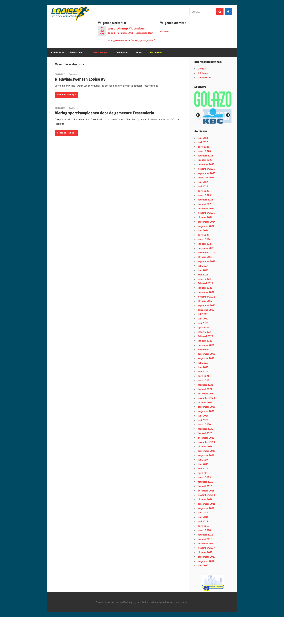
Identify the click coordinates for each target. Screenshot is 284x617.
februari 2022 (205, 336)
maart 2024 (204, 239)
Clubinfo (56, 52)
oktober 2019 (205, 446)
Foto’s (139, 52)
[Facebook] (228, 11)
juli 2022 (203, 314)
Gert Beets (73, 74)
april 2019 (203, 472)
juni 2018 (203, 516)
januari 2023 (205, 287)
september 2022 (206, 305)
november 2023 (206, 252)
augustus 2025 (206, 177)
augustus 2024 (206, 226)
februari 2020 (205, 428)
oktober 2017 (205, 552)
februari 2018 (205, 534)
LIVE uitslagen (100, 52)
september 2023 (206, 261)
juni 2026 (203, 137)
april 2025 (203, 190)
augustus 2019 (206, 455)
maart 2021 (204, 380)
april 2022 (203, 327)
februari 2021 (205, 384)
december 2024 (206, 208)
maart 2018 (204, 530)
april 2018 (203, 525)
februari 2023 (205, 283)
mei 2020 (203, 420)
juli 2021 (203, 362)
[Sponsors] (212, 99)
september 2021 (206, 353)
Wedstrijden (76, 52)
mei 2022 (203, 323)
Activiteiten (122, 52)
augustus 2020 (206, 411)
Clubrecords (204, 77)
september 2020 (207, 406)
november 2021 (206, 349)
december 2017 (206, 543)
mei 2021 (203, 371)
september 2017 (206, 556)
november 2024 (206, 212)
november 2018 (206, 494)
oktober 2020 (205, 402)
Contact (202, 68)
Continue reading (65, 94)
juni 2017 (203, 565)
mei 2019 (203, 468)
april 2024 (203, 234)
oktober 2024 (205, 217)
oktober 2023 (205, 256)
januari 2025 (205, 204)
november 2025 (206, 168)
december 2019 (206, 437)
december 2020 (206, 393)
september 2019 (206, 450)
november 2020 (206, 397)
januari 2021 (205, 389)
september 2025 (206, 173)
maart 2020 (204, 424)
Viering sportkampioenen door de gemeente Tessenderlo (104, 112)
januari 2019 (205, 486)
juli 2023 (203, 265)
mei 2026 (203, 142)
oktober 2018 (205, 499)
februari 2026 (205, 155)
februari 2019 (205, 481)
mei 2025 (203, 186)
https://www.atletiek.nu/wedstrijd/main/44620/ (131, 40)
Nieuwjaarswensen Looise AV (80, 79)
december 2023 (206, 248)
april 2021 (203, 375)
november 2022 (206, 296)
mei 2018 (203, 521)
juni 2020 (203, 415)
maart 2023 (204, 278)
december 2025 (206, 164)
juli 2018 (203, 512)
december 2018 (206, 490)
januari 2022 (205, 340)
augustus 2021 (206, 358)
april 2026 (203, 146)
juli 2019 (203, 459)
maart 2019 (204, 477)
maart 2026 (204, 151)
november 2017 (206, 547)
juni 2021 (203, 367)
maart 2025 (204, 195)
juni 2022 (203, 318)
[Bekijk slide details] (212, 116)
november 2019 (206, 441)
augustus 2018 (206, 508)
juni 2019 (203, 464)
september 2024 (206, 221)
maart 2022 (204, 331)
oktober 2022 (205, 300)
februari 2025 (205, 199)
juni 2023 (203, 270)
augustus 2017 (206, 561)
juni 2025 (203, 181)
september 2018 (207, 503)
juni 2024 (203, 230)
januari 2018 (205, 539)
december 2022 (206, 292)
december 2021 (206, 345)
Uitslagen (203, 73)
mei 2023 (203, 274)
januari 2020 (205, 433)
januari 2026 (205, 159)
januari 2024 (205, 243)
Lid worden (156, 52)
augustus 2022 (206, 309)
